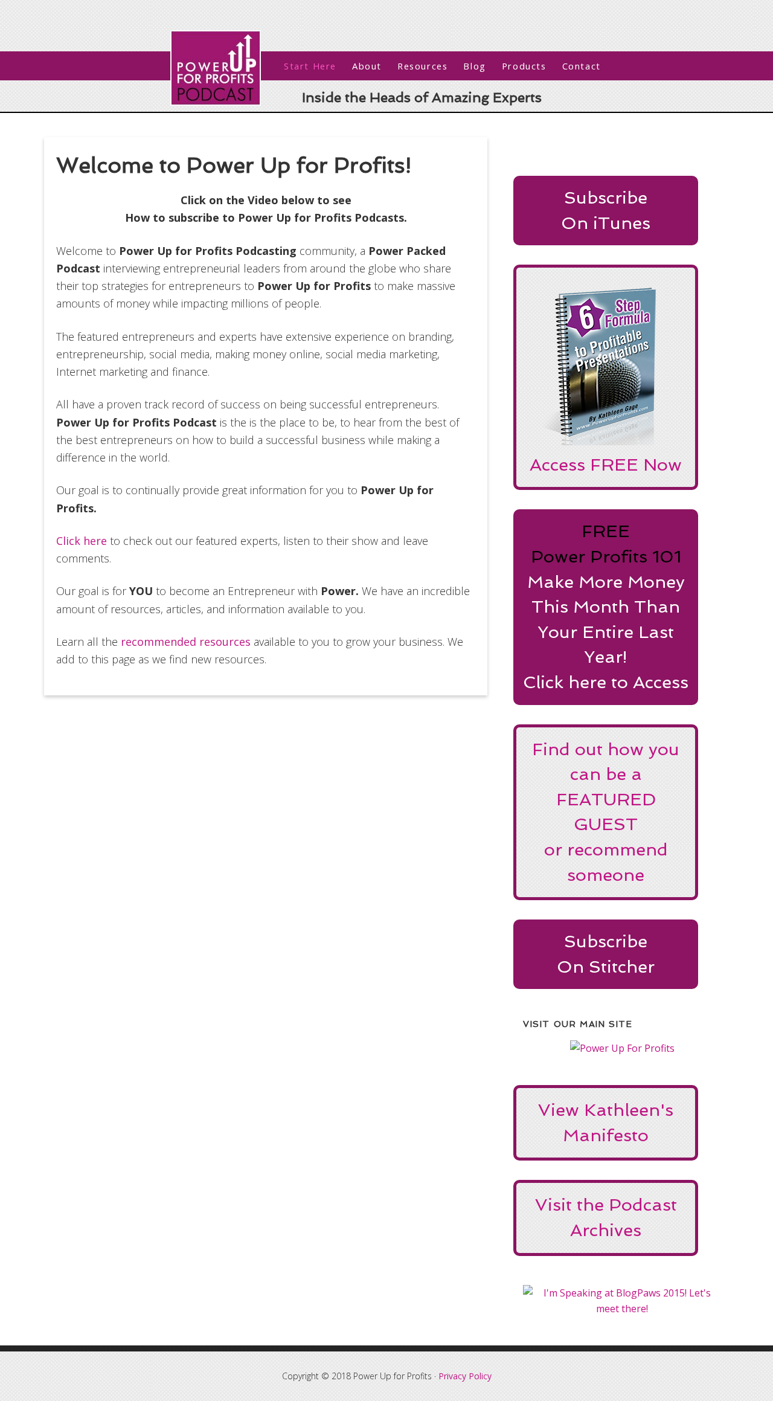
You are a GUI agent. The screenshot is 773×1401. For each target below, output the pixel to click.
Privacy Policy (465, 1376)
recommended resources (186, 641)
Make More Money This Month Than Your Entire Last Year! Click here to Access (605, 632)
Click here (81, 540)
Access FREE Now (606, 464)
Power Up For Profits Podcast (215, 68)
